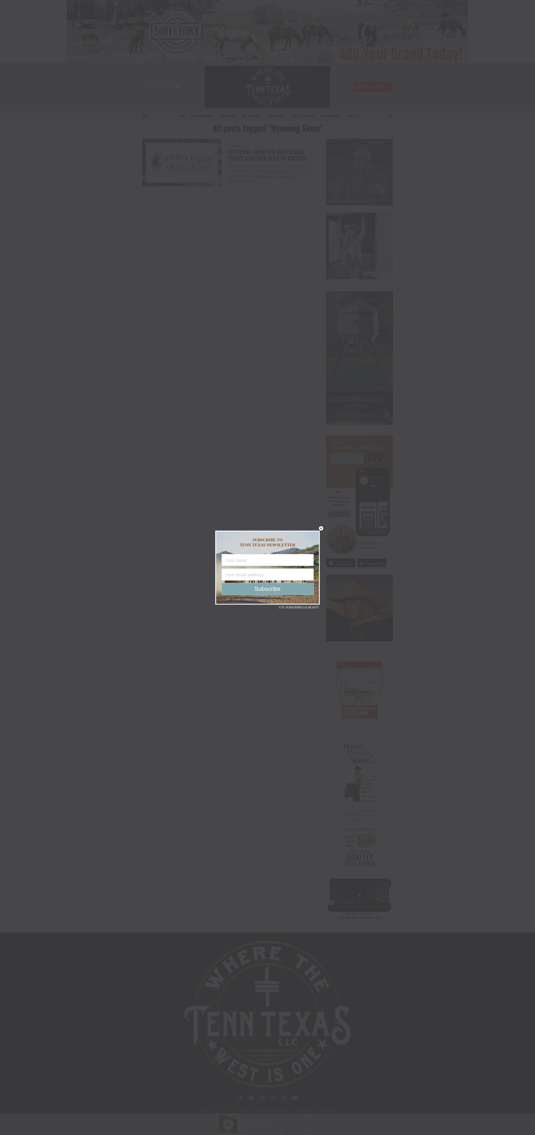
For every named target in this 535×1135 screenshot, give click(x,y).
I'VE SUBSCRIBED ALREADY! (299, 607)
